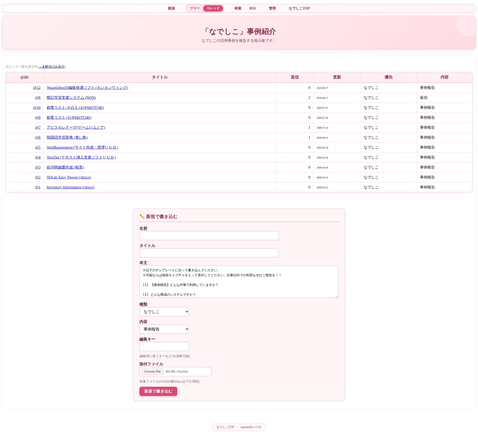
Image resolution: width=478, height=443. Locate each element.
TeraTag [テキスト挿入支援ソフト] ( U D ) (81, 157)
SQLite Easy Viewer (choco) (69, 177)
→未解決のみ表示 (51, 66)
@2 (38, 177)
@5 (38, 147)
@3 (38, 167)
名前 (143, 228)
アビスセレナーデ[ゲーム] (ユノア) (76, 127)
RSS (252, 8)
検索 (238, 8)
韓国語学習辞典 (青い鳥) (67, 137)
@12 (37, 88)
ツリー (195, 8)
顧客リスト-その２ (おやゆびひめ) (75, 108)
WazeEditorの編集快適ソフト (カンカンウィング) (87, 88)
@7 (38, 127)
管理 (272, 8)
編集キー (147, 339)
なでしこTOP (299, 8)
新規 (171, 8)
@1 (38, 187)
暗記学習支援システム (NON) (71, 98)
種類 (143, 304)
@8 (38, 98)
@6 (38, 137)
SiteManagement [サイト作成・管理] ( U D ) (82, 147)
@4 (38, 157)
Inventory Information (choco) (70, 187)
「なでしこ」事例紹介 (239, 31)
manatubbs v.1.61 (251, 427)
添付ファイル (151, 364)
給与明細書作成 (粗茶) (65, 167)
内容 (143, 322)
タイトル (147, 245)
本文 (143, 263)
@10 (37, 108)
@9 (38, 117)
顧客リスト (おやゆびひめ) (69, 117)
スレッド (213, 8)
